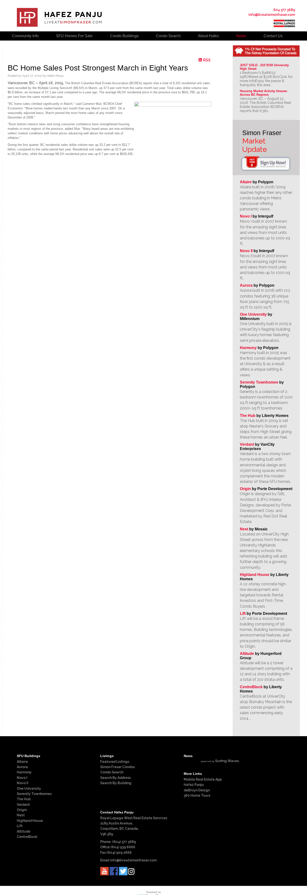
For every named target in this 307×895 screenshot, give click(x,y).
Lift (243, 613)
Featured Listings (114, 762)
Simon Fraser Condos (117, 767)
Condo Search (111, 772)
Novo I (246, 216)
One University (253, 314)
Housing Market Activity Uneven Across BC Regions (264, 92)
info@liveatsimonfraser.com (271, 15)
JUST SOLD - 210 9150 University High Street (265, 67)
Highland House (254, 575)
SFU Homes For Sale (74, 36)
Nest (244, 529)
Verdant (247, 444)
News (241, 36)
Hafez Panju (194, 785)
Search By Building (115, 783)
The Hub (247, 416)
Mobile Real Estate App (203, 779)
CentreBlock (251, 687)
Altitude (247, 654)
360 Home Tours (197, 795)
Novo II (246, 251)
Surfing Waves (227, 761)
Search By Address (115, 778)
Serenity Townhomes (259, 382)
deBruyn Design (197, 790)
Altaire (246, 182)
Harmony (248, 348)
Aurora (246, 285)
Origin (245, 489)
